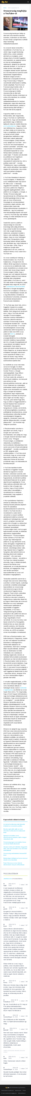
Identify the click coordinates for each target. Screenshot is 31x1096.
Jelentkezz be (7, 878)
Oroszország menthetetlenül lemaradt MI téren (14, 854)
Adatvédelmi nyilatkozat (7, 1090)
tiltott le (12, 334)
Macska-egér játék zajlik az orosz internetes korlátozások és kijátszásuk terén (14, 830)
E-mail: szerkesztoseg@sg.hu (9, 1093)
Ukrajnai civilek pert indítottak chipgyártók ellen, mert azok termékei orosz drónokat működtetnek (15, 848)
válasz (22, 884)
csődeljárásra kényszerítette (15, 286)
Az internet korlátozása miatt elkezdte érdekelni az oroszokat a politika (14, 825)
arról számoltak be (9, 126)
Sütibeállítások (21, 1093)
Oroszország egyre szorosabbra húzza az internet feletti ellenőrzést (14, 843)
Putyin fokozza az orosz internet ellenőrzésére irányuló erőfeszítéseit (13, 863)
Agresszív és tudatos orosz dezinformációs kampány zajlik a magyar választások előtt (15, 837)
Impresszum (18, 1090)
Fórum (24, 1090)
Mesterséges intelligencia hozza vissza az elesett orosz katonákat (15, 859)
